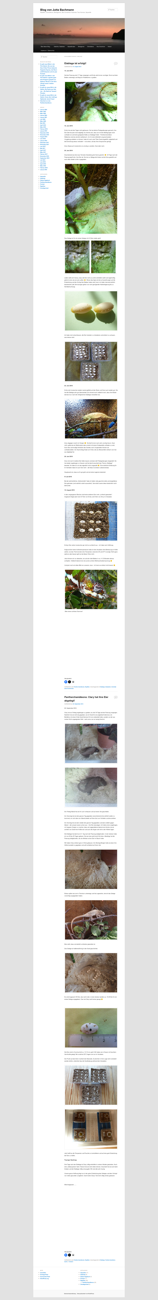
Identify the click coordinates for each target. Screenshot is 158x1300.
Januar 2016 (43, 169)
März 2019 (43, 127)
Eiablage (102, 687)
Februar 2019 (44, 129)
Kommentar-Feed (45, 1276)
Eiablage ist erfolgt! (75, 63)
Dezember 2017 (44, 142)
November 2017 (44, 144)
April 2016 (43, 164)
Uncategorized (44, 188)
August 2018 (43, 137)
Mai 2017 (42, 148)
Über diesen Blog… (46, 46)
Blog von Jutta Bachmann (57, 10)
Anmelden (43, 1272)
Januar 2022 (43, 115)
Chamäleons (90, 46)
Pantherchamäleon (110, 1260)
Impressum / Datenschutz (47, 50)
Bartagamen (81, 46)
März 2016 (43, 166)
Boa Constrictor (101, 46)
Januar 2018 (43, 140)
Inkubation (108, 687)
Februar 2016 (44, 168)
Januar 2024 (43, 109)
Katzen (110, 46)
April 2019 (43, 125)
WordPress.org (44, 1278)
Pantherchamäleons (79, 687)
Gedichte (42, 178)
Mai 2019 (42, 123)
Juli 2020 (42, 119)
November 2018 (44, 135)
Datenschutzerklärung (70, 1293)
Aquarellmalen (71, 46)
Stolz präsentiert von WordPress (85, 1293)
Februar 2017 (44, 154)
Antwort (70, 1261)
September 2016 (44, 158)
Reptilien (87, 687)
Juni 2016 (43, 162)
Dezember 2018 (44, 133)
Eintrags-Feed (44, 1274)
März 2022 (43, 113)
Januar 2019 (43, 131)
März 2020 (43, 121)
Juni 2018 (43, 138)
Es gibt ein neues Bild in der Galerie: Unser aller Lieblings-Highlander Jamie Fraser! (48, 97)
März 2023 (43, 111)
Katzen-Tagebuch (45, 180)
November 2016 (44, 156)
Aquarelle (43, 176)
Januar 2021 (43, 117)
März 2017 (43, 152)
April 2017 (43, 150)
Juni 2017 (43, 146)
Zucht (65, 1261)
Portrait (42, 184)
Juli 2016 (42, 160)
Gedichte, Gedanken (59, 46)
